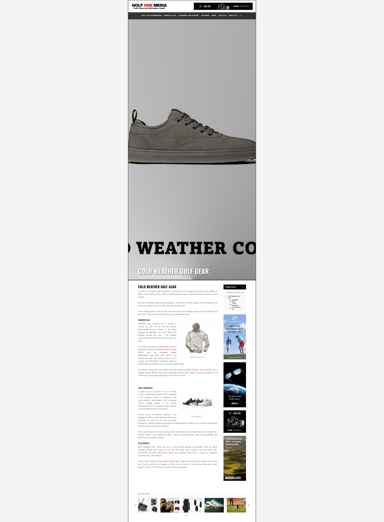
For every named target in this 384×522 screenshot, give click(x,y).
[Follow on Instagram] (350, 45)
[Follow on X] (358, 45)
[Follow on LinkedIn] (354, 45)
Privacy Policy (372, 22)
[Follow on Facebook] (346, 45)
